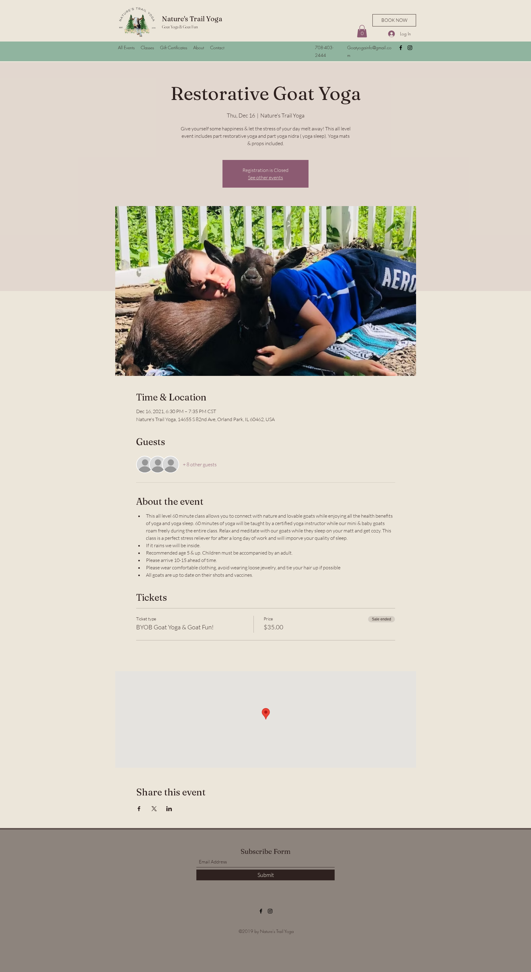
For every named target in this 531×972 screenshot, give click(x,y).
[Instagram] (410, 48)
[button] (362, 31)
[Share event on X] (154, 808)
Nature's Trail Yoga (192, 18)
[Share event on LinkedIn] (169, 808)
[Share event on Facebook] (139, 808)
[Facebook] (401, 48)
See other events (265, 177)
